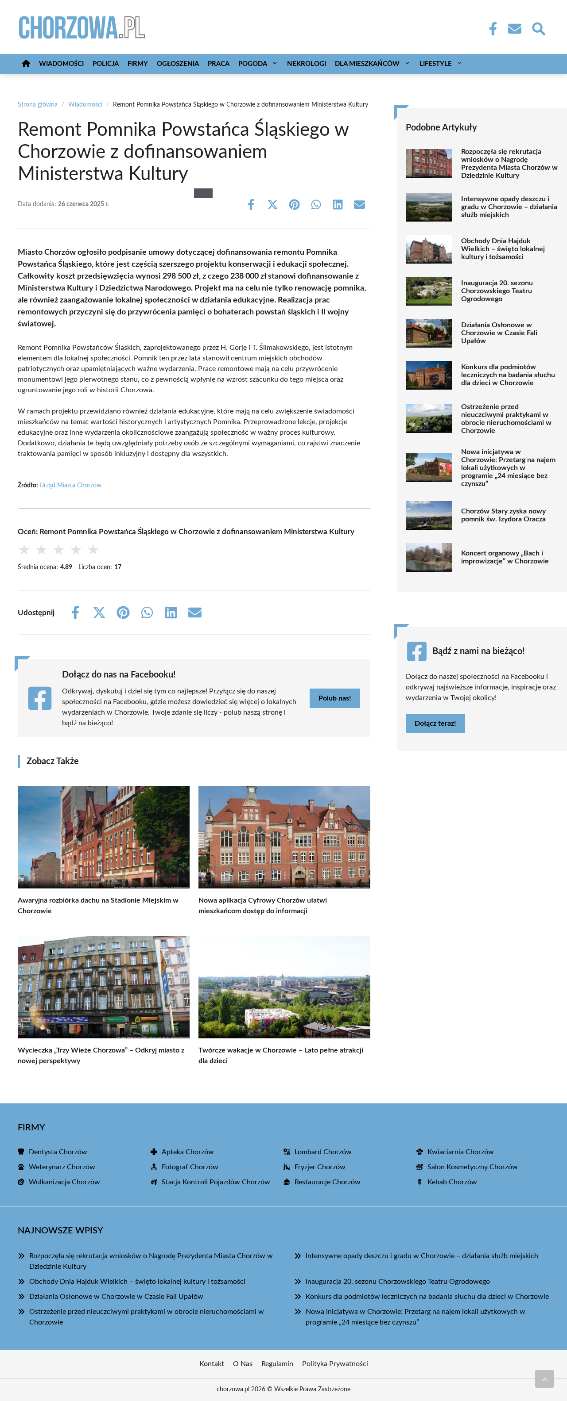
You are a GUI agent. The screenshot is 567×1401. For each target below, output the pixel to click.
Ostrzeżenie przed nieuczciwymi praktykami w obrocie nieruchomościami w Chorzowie (506, 418)
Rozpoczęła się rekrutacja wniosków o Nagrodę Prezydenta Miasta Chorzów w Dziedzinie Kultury (509, 163)
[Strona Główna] (26, 64)
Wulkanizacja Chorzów (64, 1182)
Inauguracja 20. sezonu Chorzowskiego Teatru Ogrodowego (497, 290)
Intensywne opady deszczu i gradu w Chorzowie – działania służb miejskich (509, 206)
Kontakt (211, 1363)
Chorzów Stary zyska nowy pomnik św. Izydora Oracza (503, 515)
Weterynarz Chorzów (62, 1167)
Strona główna (38, 105)
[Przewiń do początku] (544, 1379)
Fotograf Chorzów (190, 1167)
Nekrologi (306, 64)
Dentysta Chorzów (58, 1152)
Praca (218, 64)
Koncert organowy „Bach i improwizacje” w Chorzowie (505, 557)
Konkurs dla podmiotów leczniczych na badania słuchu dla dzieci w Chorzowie (508, 375)
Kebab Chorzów (452, 1182)
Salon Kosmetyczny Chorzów (472, 1167)
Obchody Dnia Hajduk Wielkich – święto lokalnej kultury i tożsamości (503, 248)
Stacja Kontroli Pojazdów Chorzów (216, 1182)
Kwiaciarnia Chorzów (460, 1152)
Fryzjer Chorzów (320, 1167)
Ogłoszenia (178, 64)
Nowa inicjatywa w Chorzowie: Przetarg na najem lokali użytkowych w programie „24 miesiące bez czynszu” (508, 467)
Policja (106, 64)
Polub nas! (334, 698)
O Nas (242, 1363)
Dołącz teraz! (435, 723)
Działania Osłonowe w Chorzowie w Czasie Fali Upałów (499, 333)
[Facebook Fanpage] (490, 29)
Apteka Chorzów (188, 1152)
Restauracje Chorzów (328, 1182)
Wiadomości (61, 64)
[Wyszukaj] (538, 28)
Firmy (138, 64)
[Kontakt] (514, 29)
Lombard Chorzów (323, 1152)
